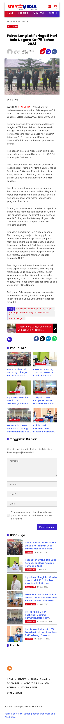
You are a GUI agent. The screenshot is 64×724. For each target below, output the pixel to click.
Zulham (17, 51)
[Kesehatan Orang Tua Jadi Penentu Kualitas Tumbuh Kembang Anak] (45, 359)
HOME (10, 679)
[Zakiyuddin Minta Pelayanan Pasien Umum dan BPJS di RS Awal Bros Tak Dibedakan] (45, 387)
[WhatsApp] (54, 338)
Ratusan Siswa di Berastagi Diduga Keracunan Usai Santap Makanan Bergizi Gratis (17, 372)
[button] (55, 7)
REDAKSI (22, 679)
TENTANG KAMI (39, 679)
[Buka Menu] (50, 7)
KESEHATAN (13, 26)
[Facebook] (36, 338)
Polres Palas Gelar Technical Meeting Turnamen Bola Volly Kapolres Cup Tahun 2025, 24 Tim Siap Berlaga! (19, 428)
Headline (12, 364)
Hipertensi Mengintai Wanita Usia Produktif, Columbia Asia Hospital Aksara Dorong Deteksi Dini (19, 400)
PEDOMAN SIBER (29, 687)
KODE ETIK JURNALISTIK (36, 683)
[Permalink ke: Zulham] (10, 52)
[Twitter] (42, 338)
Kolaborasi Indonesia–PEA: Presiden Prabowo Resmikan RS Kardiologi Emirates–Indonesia (45, 428)
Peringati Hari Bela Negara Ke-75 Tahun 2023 (29, 313)
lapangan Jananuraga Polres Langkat (35, 308)
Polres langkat (17, 318)
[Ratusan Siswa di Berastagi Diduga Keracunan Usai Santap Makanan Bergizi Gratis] (19, 359)
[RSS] (9, 668)
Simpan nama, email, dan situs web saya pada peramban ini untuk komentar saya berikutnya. (31, 515)
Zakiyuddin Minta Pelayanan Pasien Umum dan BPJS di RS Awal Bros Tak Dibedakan (43, 400)
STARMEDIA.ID (14, 693)
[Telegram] (48, 338)
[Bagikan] (54, 51)
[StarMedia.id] (22, 6)
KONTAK (11, 687)
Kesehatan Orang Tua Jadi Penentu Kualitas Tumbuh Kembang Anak (43, 372)
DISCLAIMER (13, 683)
